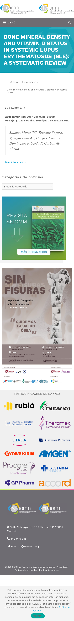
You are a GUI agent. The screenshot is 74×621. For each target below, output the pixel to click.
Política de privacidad (26, 570)
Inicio (16, 82)
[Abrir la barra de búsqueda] (69, 22)
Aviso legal (62, 567)
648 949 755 (18, 538)
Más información (15, 162)
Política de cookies (49, 570)
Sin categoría (29, 82)
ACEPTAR (38, 616)
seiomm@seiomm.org (24, 546)
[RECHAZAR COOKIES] (69, 603)
